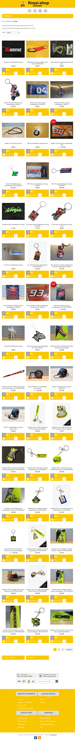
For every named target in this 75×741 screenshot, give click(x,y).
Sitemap (42, 702)
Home (3, 21)
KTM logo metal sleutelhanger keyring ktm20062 (37, 225)
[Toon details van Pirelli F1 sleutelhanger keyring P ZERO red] (61, 373)
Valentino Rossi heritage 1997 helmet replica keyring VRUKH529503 (13, 590)
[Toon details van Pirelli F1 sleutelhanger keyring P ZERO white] (13, 414)
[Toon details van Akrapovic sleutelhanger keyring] (13, 49)
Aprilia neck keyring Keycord (13, 143)
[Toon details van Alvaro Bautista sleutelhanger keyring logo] (61, 49)
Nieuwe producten (45, 718)
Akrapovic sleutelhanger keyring (13, 62)
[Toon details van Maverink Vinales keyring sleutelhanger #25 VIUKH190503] (61, 292)
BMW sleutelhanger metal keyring (37, 143)
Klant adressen (22, 721)
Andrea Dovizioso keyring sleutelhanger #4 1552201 (37, 103)
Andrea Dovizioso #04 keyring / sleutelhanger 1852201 (13, 103)
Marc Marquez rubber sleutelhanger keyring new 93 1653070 (37, 306)
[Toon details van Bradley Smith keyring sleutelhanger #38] (61, 130)
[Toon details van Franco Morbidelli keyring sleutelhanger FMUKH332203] (13, 170)
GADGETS (8, 21)
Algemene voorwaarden (25, 702)
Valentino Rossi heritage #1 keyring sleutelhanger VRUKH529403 (37, 549)
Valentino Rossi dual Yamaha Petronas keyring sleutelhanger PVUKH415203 (13, 550)
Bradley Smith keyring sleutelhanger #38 (61, 144)
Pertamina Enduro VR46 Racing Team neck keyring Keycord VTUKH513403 (13, 387)
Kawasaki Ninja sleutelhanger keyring (13, 224)
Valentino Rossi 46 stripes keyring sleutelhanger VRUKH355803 (37, 468)
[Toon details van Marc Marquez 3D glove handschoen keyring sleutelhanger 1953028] (61, 252)
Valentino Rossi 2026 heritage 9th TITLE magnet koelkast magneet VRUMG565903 (62, 428)
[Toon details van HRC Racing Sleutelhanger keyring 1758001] (37, 170)
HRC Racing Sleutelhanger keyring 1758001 (37, 184)
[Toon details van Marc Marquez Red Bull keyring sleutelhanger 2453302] (13, 292)
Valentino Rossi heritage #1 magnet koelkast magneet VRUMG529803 (61, 549)
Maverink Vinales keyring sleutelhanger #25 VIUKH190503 (61, 306)
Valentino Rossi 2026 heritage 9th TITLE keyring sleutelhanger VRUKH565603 (37, 428)
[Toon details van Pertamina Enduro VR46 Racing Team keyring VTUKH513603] (61, 333)
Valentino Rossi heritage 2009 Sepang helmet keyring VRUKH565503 (37, 590)
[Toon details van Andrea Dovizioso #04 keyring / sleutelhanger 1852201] (13, 89)
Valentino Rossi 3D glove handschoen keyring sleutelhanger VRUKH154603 (13, 468)
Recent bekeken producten (48, 721)
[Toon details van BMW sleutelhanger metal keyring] (37, 130)
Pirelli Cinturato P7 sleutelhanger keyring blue (37, 387)
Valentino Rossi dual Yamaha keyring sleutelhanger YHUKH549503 (62, 509)
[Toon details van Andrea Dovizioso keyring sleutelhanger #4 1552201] (37, 89)
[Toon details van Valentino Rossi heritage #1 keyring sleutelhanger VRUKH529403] (37, 536)
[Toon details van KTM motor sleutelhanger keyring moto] (61, 211)
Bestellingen (21, 724)
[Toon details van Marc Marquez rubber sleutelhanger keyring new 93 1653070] (37, 292)
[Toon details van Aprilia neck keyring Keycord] (13, 130)
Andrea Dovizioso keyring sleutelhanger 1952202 (61, 103)
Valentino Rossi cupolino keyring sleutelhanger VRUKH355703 (37, 509)
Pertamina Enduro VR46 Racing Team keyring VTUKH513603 (61, 347)
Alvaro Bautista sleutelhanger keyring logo (62, 63)
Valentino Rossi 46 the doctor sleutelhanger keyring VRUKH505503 (13, 509)
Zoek (41, 727)
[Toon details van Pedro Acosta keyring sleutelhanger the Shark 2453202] (37, 333)
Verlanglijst (21, 727)
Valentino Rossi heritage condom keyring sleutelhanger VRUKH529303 (62, 590)
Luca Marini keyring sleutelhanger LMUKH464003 (37, 265)
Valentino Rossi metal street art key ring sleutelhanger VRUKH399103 (37, 630)
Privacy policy (22, 705)
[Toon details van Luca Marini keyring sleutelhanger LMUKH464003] (37, 252)
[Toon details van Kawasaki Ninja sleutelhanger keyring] (13, 211)
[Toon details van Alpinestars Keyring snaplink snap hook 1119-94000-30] (37, 49)
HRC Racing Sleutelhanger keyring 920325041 (61, 184)
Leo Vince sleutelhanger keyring (13, 265)
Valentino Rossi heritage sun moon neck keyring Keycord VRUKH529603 (13, 630)
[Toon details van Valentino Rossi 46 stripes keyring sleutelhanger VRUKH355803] (37, 454)
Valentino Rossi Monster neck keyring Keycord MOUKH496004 (61, 630)
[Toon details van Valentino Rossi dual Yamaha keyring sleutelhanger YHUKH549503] (61, 495)
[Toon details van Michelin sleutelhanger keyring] (13, 333)
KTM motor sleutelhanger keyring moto (62, 225)
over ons (20, 699)
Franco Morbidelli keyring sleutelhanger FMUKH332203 (13, 184)
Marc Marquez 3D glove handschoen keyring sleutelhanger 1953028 (62, 265)
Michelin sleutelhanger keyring (13, 346)
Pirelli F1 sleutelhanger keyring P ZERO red (61, 387)
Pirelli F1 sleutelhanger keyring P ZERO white (13, 428)
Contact (42, 699)
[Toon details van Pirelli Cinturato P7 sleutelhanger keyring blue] (37, 373)
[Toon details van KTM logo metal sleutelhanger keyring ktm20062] (37, 211)
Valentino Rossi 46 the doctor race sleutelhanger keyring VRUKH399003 (62, 468)
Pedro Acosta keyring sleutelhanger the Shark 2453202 (37, 347)
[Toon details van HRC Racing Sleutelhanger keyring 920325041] (61, 170)
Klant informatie (22, 718)
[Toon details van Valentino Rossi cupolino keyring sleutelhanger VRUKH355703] (37, 495)
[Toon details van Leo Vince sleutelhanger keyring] (13, 252)
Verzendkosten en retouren (26, 708)
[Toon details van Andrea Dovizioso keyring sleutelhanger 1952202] (61, 89)
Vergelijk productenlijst (46, 724)
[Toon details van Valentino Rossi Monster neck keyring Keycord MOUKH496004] (61, 617)
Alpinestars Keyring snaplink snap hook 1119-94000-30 (37, 63)
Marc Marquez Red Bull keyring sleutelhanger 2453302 (13, 306)
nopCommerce (53, 734)
